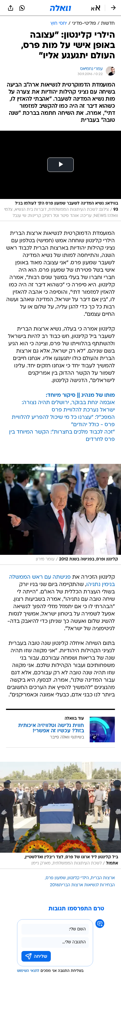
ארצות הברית (103, 878)
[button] (95, 8)
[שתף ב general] (10, 8)
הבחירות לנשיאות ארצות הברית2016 (82, 885)
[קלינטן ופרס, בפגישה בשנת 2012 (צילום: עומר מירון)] (60, 514)
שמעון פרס (56, 878)
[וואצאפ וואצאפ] (22, 8)
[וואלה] (60, 8)
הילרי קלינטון (78, 878)
